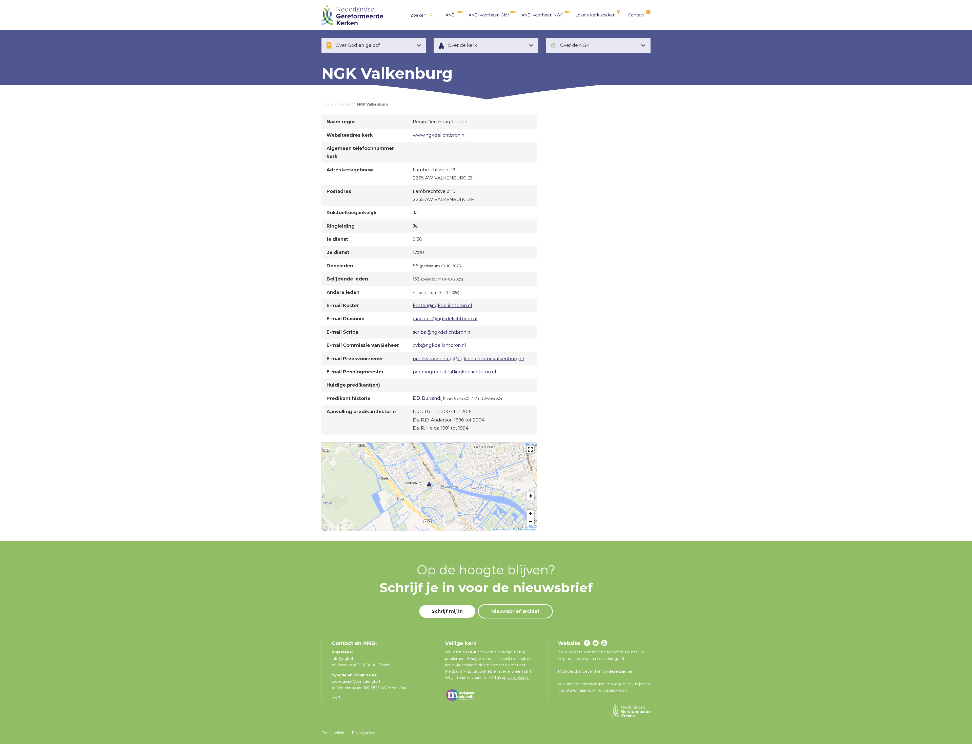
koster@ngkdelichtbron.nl (442, 305)
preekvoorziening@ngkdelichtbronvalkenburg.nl (468, 358)
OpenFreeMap (510, 529)
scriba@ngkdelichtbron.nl (442, 332)
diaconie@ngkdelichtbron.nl (445, 318)
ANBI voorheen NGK (542, 15)
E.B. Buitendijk (429, 398)
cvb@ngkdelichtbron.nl (439, 345)
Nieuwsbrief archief (515, 611)
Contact (636, 15)
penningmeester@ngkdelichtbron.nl (454, 372)
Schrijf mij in (447, 611)
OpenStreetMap (528, 529)
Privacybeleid (363, 733)
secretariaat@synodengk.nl (356, 681)
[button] (429, 484)
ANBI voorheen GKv (489, 15)
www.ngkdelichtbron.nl (439, 135)
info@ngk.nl (343, 658)
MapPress (496, 529)
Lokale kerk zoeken (596, 15)
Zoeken (418, 15)
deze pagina (620, 671)
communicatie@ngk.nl (607, 690)
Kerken (345, 104)
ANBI (451, 15)
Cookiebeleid (332, 733)
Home (327, 104)
